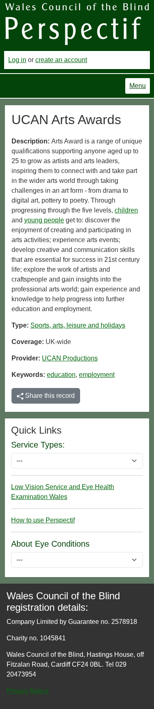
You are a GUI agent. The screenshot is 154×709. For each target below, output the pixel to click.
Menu (137, 85)
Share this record (49, 395)
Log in (17, 59)
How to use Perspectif (43, 520)
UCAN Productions (70, 358)
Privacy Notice (28, 690)
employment (97, 374)
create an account (61, 59)
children (126, 210)
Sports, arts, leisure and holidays (77, 325)
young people (44, 220)
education (61, 374)
